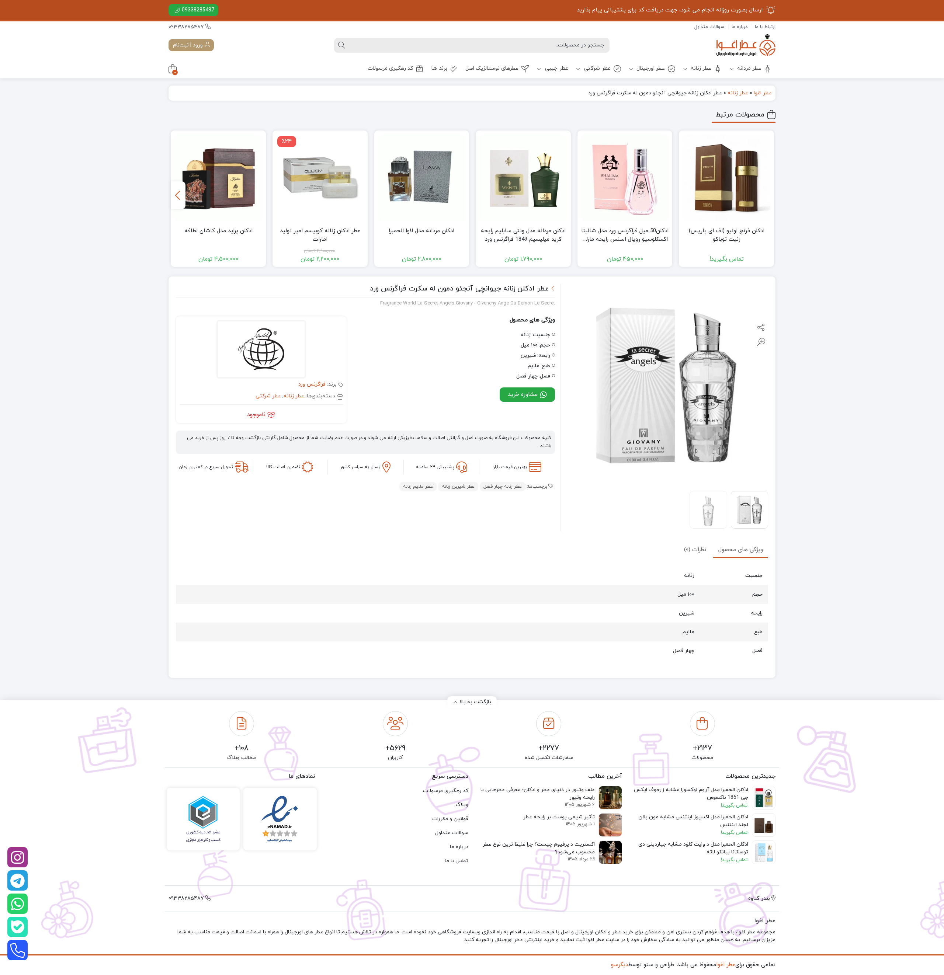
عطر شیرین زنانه (458, 486)
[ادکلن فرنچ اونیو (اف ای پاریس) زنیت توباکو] (726, 178)
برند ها (439, 68)
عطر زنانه (700, 68)
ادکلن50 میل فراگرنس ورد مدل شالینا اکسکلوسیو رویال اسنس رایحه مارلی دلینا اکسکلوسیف (625, 235)
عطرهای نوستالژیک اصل (491, 68)
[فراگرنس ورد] (261, 350)
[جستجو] (341, 45)
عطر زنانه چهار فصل (502, 486)
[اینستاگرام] (17, 857)
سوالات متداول (709, 27)
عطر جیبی (555, 68)
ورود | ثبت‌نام (188, 45)
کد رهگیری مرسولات (390, 68)
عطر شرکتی (596, 68)
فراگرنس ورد (312, 384)
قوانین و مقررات (450, 818)
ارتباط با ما (765, 27)
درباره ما (739, 27)
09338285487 (198, 10)
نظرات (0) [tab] (695, 549)
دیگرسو (619, 965)
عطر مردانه (748, 68)
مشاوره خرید (523, 394)
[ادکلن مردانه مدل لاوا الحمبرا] (422, 178)
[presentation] (178, 195)
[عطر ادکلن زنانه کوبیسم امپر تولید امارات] (320, 178)
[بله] (17, 927)
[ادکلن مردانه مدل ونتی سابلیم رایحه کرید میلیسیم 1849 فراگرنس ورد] (523, 178)
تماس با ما (456, 860)
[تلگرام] (17, 880)
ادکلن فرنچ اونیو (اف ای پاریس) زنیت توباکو (726, 235)
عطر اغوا (763, 93)
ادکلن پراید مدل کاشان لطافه (218, 231)
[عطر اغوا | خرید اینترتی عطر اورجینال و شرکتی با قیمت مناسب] (745, 45)
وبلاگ (462, 804)
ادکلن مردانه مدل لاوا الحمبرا (421, 231)
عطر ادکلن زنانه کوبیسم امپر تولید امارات (320, 235)
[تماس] (17, 950)
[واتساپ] (17, 904)
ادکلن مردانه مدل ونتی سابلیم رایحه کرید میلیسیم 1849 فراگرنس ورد (523, 235)
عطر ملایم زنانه (418, 486)
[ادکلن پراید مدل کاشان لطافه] (218, 178)
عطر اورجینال (650, 68)
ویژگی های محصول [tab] (740, 549)
